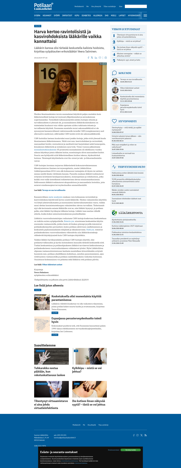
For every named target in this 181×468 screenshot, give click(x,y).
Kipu (77, 15)
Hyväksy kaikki (130, 450)
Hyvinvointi (134, 15)
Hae (120, 6)
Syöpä (57, 15)
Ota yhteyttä (96, 6)
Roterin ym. (69, 221)
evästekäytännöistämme (69, 461)
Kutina (77, 384)
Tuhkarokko (40, 351)
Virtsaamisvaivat (42, 384)
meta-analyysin (56, 197)
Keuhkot (47, 15)
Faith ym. (90, 229)
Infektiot (67, 15)
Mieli (113, 15)
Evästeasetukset (113, 450)
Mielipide (37, 26)
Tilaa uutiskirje (110, 6)
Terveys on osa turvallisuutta (53, 190)
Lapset (122, 15)
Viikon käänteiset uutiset (52, 264)
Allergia (97, 15)
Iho (106, 15)
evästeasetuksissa (80, 463)
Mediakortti (79, 6)
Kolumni (54, 312)
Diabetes (86, 15)
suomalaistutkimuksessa (45, 149)
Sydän (37, 15)
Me (87, 6)
